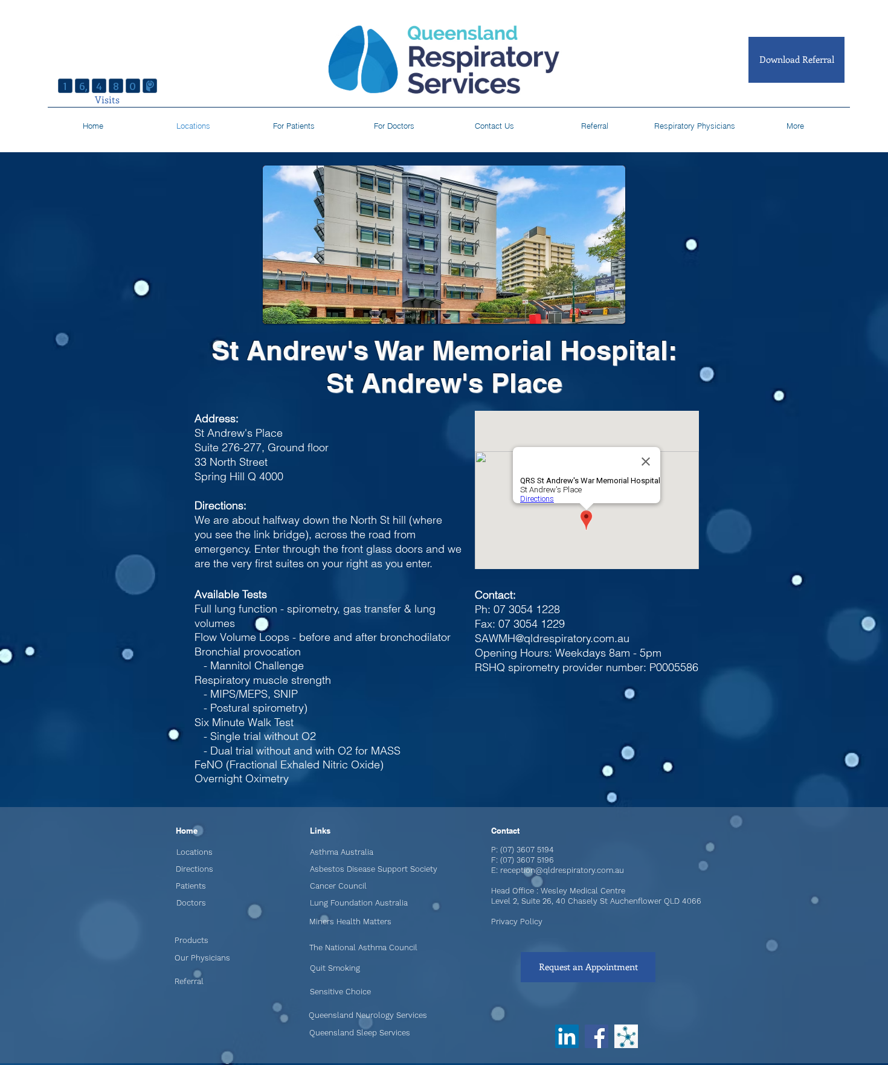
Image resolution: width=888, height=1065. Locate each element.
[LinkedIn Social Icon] (567, 1036)
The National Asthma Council (363, 947)
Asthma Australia (341, 852)
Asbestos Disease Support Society (373, 869)
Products (191, 940)
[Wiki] (626, 1036)
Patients (191, 885)
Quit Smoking (335, 968)
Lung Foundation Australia (359, 902)
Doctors (191, 902)
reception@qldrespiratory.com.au (562, 870)
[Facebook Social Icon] (596, 1036)
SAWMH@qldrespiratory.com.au (552, 638)
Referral (189, 981)
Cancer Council (338, 885)
